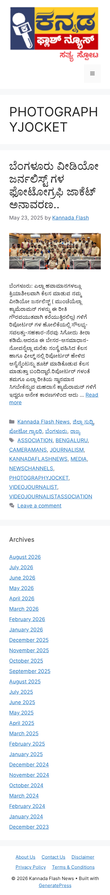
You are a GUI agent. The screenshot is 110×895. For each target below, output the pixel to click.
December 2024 (29, 765)
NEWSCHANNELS (31, 468)
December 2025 (29, 640)
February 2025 (27, 744)
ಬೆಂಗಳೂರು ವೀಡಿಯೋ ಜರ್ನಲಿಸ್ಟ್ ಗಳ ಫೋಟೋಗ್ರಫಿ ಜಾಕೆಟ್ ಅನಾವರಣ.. (54, 185)
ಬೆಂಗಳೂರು (56, 431)
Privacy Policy (31, 867)
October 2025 (26, 661)
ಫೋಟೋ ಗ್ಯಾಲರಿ (25, 431)
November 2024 (29, 775)
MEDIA (79, 459)
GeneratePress (55, 885)
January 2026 (26, 630)
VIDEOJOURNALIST (33, 487)
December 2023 (29, 827)
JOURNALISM (67, 450)
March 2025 (23, 733)
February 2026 (27, 619)
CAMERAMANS (28, 450)
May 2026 (21, 588)
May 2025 (21, 713)
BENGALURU (72, 440)
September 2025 (29, 671)
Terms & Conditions (73, 867)
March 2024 (24, 796)
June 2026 (22, 578)
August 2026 (25, 557)
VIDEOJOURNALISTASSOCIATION (50, 496)
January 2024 (26, 816)
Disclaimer (83, 857)
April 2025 (21, 723)
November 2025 (29, 650)
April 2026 (22, 598)
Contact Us (53, 857)
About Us (25, 857)
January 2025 (26, 754)
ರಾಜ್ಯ (75, 431)
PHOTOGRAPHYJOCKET (38, 478)
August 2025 (25, 682)
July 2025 (21, 692)
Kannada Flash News (43, 422)
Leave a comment (39, 506)
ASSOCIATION (35, 440)
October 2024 (26, 785)
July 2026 (21, 567)
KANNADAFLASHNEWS (38, 459)
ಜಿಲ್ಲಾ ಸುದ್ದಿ (83, 422)
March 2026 (24, 609)
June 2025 (22, 702)
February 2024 (27, 806)
